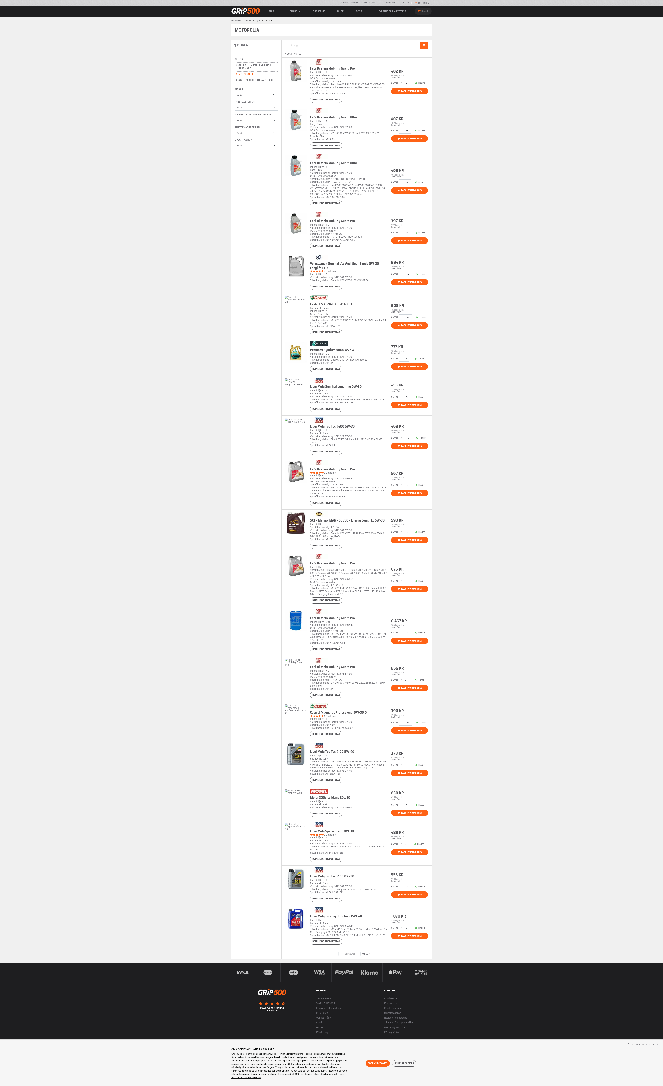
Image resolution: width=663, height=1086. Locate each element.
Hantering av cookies (395, 1027)
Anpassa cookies (404, 1063)
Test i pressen (323, 998)
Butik (358, 11)
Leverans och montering (392, 11)
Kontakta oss (391, 1003)
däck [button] (271, 11)
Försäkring (322, 1032)
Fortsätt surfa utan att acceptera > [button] (644, 1044)
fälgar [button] (294, 11)
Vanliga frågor (371, 3)
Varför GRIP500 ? (325, 1003)
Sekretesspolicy (392, 1012)
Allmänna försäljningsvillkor (399, 1022)
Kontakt (405, 3)
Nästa (365, 954)
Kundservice (390, 998)
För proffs (390, 3)
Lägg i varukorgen (411, 91)
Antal (394, 83)
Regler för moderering (395, 1017)
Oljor (340, 11)
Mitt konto (423, 3)
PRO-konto (322, 1012)
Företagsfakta (392, 1032)
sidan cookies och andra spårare (273, 1070)
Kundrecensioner (349, 3)
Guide (319, 1027)
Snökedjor (319, 11)
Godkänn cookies (377, 1063)
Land (319, 1022)
